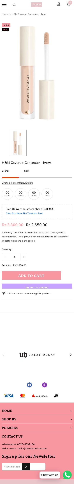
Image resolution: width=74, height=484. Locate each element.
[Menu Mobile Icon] (4, 4)
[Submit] (26, 466)
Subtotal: (7, 265)
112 (9, 293)
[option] (37, 73)
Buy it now (37, 286)
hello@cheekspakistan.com (32, 448)
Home (5, 14)
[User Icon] (59, 4)
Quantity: (7, 249)
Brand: (5, 170)
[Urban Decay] (37, 355)
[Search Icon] (14, 4)
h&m (26, 170)
